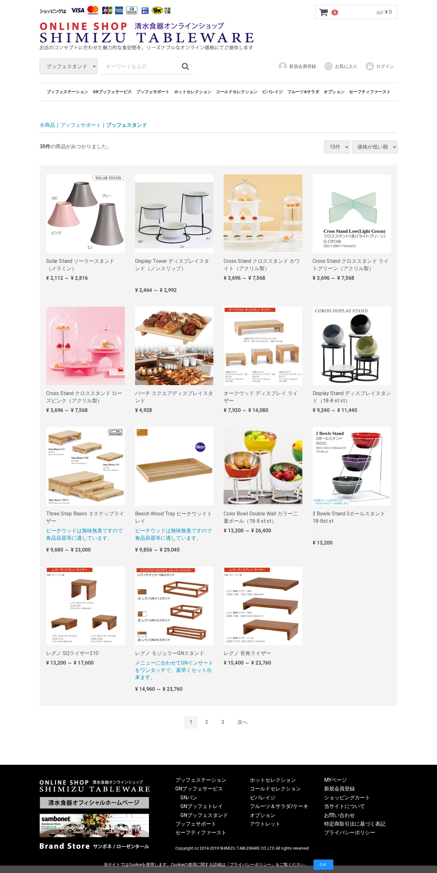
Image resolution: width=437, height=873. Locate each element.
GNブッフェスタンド (204, 815)
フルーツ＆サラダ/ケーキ (279, 806)
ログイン (385, 66)
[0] (324, 12)
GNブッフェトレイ (201, 806)
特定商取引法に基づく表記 (354, 824)
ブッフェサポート (153, 91)
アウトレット (265, 824)
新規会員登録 (302, 66)
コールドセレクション (237, 91)
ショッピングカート (347, 798)
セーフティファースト (370, 91)
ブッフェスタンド (126, 125)
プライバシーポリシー (250, 864)
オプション (334, 91)
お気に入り (346, 66)
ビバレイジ (272, 91)
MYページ (335, 780)
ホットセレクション (192, 91)
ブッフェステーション (67, 91)
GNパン (188, 798)
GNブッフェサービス (112, 91)
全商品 (47, 125)
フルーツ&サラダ (303, 91)
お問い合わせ (339, 815)
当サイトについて (344, 806)
